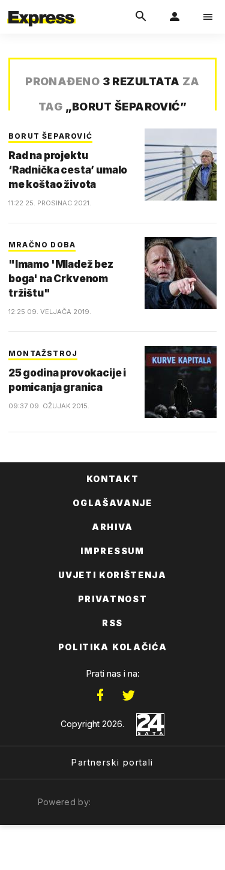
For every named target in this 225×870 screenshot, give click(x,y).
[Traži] (141, 17)
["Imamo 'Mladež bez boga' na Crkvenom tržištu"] (181, 273)
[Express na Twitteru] (128, 695)
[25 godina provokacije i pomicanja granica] (181, 382)
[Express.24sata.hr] (41, 8)
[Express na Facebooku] (100, 695)
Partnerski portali (112, 762)
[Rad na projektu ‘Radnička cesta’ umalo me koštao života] (181, 164)
